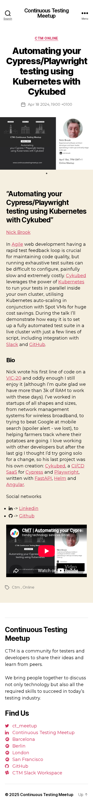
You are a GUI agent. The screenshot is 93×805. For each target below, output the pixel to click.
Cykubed (76, 275)
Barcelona (23, 739)
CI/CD (77, 466)
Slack (12, 344)
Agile (17, 244)
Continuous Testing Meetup (46, 13)
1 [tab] (46, 173)
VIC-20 (13, 378)
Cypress (34, 472)
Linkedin (28, 508)
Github (26, 516)
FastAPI (43, 478)
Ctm (16, 587)
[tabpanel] (46, 143)
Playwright (66, 472)
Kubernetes (71, 282)
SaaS (11, 472)
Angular (15, 484)
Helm (60, 478)
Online (28, 587)
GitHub (37, 344)
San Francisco (27, 759)
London (20, 752)
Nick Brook (18, 232)
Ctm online (46, 38)
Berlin (18, 746)
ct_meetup (24, 726)
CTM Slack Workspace (36, 773)
